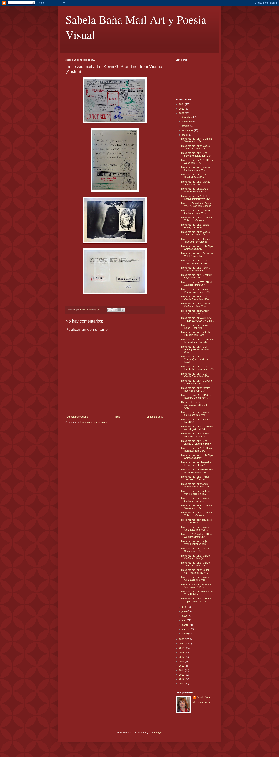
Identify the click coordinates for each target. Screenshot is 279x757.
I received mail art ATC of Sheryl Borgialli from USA (195, 197)
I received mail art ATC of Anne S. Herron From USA (197, 382)
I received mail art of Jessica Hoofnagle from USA (195, 389)
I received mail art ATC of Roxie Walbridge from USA (197, 283)
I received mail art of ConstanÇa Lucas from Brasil (194, 359)
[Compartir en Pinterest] (123, 310)
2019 (182, 648)
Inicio (117, 417)
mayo (185, 616)
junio (184, 611)
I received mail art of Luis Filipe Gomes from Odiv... (197, 247)
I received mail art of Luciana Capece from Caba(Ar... (196, 600)
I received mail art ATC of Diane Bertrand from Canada (197, 341)
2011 (182, 683)
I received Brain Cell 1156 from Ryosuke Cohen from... (197, 396)
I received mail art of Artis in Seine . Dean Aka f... (195, 326)
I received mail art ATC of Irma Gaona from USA (196, 140)
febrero (186, 629)
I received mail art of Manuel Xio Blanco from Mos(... (195, 211)
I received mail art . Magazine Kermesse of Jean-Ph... (196, 463)
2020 (182, 643)
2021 (182, 639)
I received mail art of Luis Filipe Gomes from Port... (197, 456)
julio (184, 607)
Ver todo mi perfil (201, 702)
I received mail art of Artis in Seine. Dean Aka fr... (195, 312)
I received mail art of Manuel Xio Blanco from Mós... (195, 578)
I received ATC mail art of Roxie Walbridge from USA (197, 535)
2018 (182, 652)
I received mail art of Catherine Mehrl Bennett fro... (197, 254)
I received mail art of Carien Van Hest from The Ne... (195, 571)
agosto (185, 135)
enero (185, 633)
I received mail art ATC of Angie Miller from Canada (197, 219)
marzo (185, 625)
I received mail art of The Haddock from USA (193, 176)
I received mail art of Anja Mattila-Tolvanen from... (194, 542)
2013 (182, 674)
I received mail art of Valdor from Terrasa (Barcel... (195, 435)
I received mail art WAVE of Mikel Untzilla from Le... (195, 190)
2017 (182, 657)
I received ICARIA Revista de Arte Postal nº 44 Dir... (196, 585)
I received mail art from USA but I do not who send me (197, 471)
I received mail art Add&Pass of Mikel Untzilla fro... (197, 521)
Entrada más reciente (77, 417)
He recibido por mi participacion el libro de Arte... (194, 405)
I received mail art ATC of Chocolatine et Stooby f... (195, 262)
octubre (186, 126)
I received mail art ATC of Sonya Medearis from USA (196, 154)
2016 (182, 661)
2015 (182, 666)
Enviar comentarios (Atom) (93, 422)
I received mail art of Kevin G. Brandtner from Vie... (196, 269)
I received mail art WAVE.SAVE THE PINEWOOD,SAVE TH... (197, 319)
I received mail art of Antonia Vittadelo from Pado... (195, 333)
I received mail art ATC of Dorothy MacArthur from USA (195, 349)
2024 (182, 104)
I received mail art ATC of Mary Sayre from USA (196, 276)
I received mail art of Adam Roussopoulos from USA (195, 290)
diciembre (187, 117)
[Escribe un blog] (112, 310)
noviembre (187, 121)
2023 (182, 108)
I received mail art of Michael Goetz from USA (196, 183)
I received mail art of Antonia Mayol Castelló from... (195, 492)
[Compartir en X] (116, 310)
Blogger (158, 732)
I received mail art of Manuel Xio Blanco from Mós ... (195, 168)
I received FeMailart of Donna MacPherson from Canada (196, 204)
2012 (182, 679)
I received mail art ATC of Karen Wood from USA (197, 161)
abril (184, 620)
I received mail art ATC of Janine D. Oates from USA (196, 442)
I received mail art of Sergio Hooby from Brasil (195, 226)
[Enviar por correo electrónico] (108, 310)
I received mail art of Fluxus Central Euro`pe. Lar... (195, 478)
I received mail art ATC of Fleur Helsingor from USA (197, 449)
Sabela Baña (203, 697)
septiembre (188, 130)
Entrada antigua (155, 417)
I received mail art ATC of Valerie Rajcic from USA (195, 297)
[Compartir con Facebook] (119, 310)
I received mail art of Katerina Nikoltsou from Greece (196, 240)
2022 (182, 113)
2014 (182, 670)
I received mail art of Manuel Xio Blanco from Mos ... (195, 147)
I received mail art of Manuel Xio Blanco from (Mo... (195, 557)
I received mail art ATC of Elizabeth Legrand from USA (197, 368)
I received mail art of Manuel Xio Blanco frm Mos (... (195, 499)
